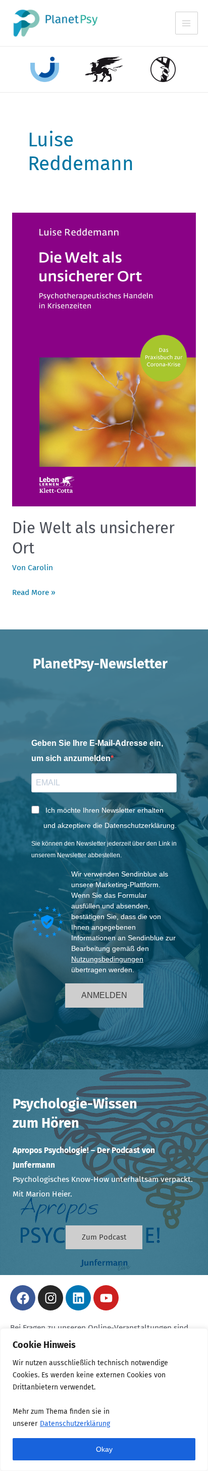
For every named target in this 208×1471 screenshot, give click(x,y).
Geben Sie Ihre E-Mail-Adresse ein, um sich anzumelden (97, 751)
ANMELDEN (104, 995)
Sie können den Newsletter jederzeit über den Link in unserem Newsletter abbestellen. (104, 849)
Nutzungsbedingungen (107, 959)
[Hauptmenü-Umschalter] (186, 23)
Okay (104, 1449)
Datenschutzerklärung (75, 1423)
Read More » (34, 591)
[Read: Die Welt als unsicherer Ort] (104, 359)
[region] (104, 1399)
